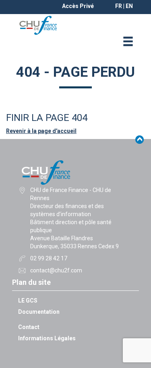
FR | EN (124, 6)
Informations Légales (47, 338)
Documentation (39, 312)
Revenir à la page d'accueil (41, 131)
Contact (28, 327)
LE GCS (27, 300)
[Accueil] (38, 25)
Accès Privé (78, 6)
